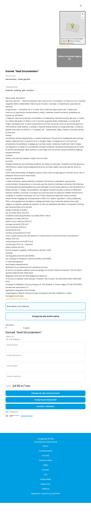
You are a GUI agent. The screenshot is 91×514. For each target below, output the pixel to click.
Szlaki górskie (24, 79)
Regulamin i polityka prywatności (45, 493)
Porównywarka (45, 451)
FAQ (45, 474)
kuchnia (30, 90)
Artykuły (45, 455)
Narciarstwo (11, 79)
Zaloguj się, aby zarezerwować (45, 393)
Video (45, 465)
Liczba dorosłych (14, 355)
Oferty (45, 446)
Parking (17, 90)
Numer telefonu (14, 376)
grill (23, 90)
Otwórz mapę (64, 46)
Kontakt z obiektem (45, 406)
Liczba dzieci (12, 366)
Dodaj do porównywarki (45, 400)
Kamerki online (45, 460)
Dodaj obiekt (45, 479)
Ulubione (45, 489)
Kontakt (45, 470)
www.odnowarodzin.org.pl (17, 299)
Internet (9, 90)
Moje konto (45, 484)
